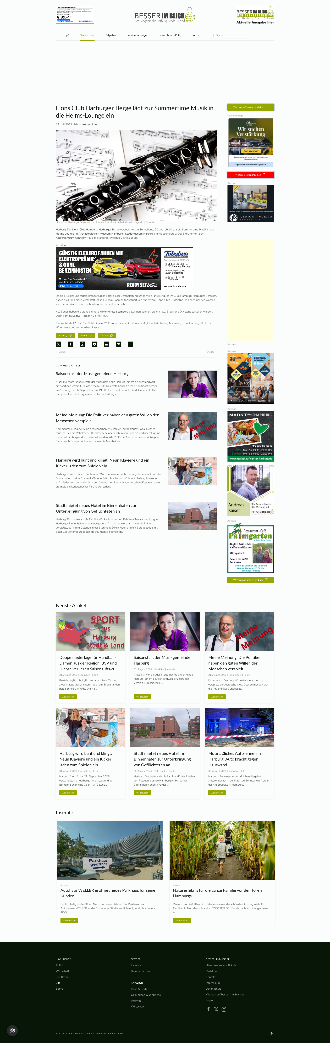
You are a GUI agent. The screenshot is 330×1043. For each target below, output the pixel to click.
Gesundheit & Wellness (146, 995)
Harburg (63, 335)
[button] (262, 35)
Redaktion (212, 971)
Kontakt (211, 977)
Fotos (195, 35)
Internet (136, 1001)
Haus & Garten (140, 989)
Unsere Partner (140, 971)
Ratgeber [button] (110, 35)
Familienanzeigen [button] (137, 35)
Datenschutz (213, 989)
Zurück (62, 352)
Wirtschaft (62, 971)
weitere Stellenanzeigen (248, 175)
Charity (104, 335)
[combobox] (229, 35)
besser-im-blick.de (218, 959)
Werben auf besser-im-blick (248, 107)
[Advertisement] (165, 66)
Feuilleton (62, 977)
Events (83, 335)
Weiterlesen (181, 920)
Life (94, 124)
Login (209, 1000)
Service (135, 959)
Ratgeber (137, 983)
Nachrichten (64, 959)
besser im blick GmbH (111, 1033)
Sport (59, 989)
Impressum (213, 983)
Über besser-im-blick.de (221, 965)
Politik (60, 965)
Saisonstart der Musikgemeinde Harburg (92, 373)
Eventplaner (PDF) (170, 35)
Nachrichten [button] (87, 35)
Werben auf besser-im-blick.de (225, 994)
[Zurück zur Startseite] (165, 15)
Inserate (136, 965)
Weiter (210, 352)
